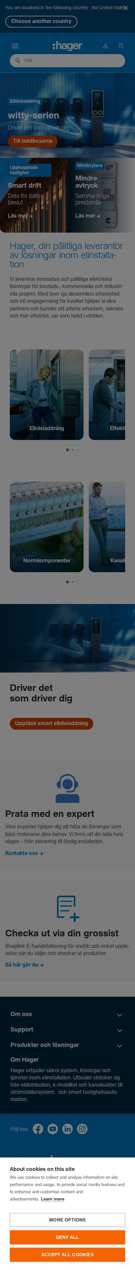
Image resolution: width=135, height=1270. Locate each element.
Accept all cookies (67, 1254)
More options (67, 1220)
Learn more (52, 1199)
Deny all (67, 1237)
